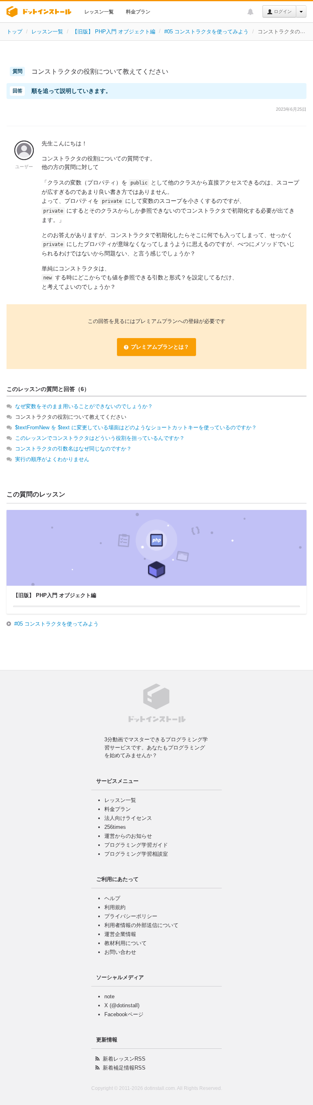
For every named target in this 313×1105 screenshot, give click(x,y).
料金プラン (138, 12)
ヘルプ (112, 898)
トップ (14, 32)
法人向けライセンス (128, 818)
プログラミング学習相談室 (136, 854)
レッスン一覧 (99, 12)
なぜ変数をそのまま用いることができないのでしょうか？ (84, 406)
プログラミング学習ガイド (136, 845)
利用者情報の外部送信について (141, 925)
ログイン (282, 11)
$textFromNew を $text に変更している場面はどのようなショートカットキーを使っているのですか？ (136, 427)
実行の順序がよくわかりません (52, 459)
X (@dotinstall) (121, 1005)
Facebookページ (123, 1014)
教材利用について (125, 943)
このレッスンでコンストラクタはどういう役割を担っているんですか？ (100, 438)
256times (115, 827)
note (109, 996)
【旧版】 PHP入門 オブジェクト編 (113, 32)
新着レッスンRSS (124, 1059)
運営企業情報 (120, 934)
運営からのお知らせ (128, 836)
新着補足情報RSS (124, 1068)
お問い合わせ (120, 952)
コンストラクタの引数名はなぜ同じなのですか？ (73, 449)
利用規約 (115, 907)
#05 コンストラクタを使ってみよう (206, 32)
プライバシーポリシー (130, 916)
